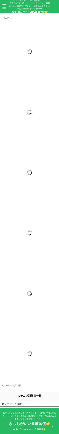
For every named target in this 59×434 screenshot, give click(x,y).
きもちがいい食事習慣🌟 (29, 12)
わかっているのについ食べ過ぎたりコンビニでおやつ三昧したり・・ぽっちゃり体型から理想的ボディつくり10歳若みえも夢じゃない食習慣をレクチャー (29, 416)
